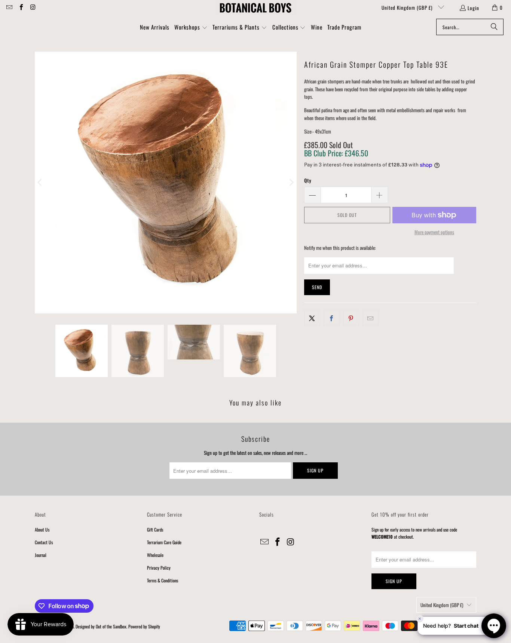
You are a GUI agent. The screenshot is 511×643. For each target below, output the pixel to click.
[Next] (291, 182)
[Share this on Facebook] (332, 318)
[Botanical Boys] (255, 7)
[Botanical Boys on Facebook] (20, 7)
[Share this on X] (312, 318)
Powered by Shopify (144, 626)
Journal (40, 555)
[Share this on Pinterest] (351, 318)
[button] (191, 28)
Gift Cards (155, 529)
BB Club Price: (336, 153)
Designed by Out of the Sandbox (101, 626)
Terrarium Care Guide (164, 542)
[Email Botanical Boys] (9, 7)
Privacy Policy (159, 567)
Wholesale (155, 555)
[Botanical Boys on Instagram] (32, 7)
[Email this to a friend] (370, 318)
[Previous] (40, 182)
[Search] (494, 27)
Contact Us (44, 542)
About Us (42, 529)
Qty (307, 180)
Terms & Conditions (162, 580)
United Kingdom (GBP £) (408, 7)
